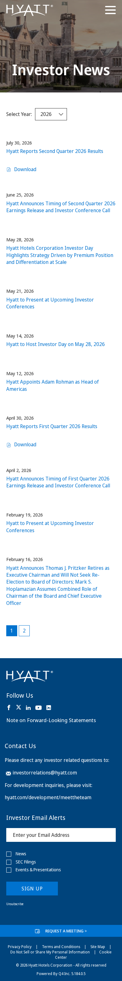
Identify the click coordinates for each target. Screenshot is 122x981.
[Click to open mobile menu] (110, 11)
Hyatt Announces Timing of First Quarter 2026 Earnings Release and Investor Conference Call (58, 482)
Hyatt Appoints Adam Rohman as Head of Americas (52, 385)
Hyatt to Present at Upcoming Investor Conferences (50, 303)
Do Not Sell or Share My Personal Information (50, 952)
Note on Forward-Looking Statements (51, 720)
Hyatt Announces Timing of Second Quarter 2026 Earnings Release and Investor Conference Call (60, 207)
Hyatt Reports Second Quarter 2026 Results (54, 151)
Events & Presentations (38, 870)
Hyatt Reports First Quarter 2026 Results (51, 426)
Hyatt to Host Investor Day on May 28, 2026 (55, 344)
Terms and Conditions (61, 946)
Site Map (97, 946)
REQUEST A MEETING (66, 931)
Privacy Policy (20, 946)
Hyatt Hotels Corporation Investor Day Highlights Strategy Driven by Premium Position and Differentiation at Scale (59, 254)
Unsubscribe (14, 904)
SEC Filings (26, 862)
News (21, 854)
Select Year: (19, 114)
